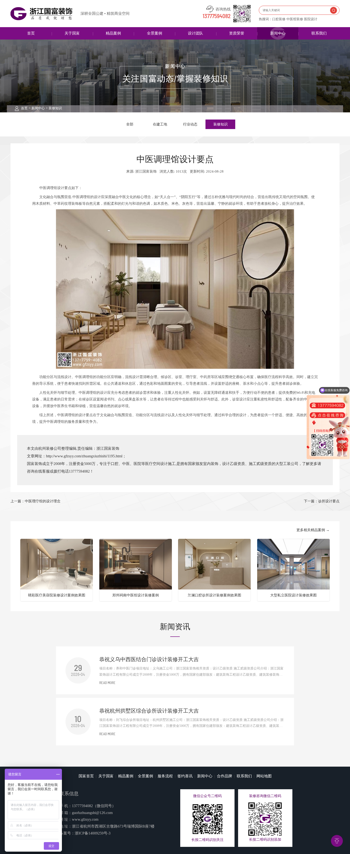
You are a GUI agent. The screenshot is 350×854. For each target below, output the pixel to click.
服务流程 (165, 776)
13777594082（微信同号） (94, 806)
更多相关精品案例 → (313, 530)
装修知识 (55, 108)
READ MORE (107, 683)
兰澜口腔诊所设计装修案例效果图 (214, 595)
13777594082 (217, 16)
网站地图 (264, 776)
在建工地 (160, 124)
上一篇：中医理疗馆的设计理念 (35, 501)
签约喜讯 (185, 776)
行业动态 (190, 124)
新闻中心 (277, 33)
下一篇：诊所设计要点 (322, 501)
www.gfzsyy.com (85, 819)
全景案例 (154, 33)
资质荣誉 (236, 33)
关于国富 (72, 33)
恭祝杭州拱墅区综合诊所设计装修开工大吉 (149, 711)
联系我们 (319, 33)
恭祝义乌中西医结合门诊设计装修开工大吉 (149, 659)
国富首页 (86, 776)
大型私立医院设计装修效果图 (293, 595)
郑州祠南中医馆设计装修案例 (135, 595)
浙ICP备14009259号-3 (92, 833)
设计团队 (195, 33)
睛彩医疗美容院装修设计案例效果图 (56, 595)
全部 (129, 124)
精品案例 (113, 33)
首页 (31, 33)
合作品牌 (224, 776)
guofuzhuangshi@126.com (92, 813)
